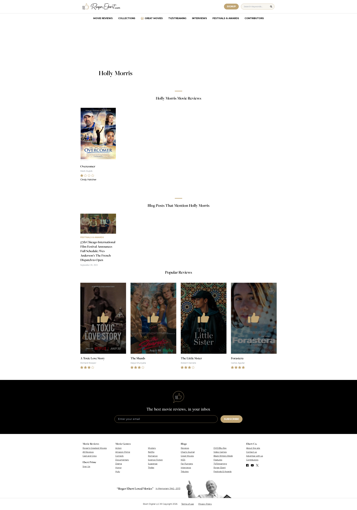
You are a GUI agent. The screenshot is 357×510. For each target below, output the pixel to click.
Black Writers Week (223, 456)
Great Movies (154, 18)
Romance (153, 456)
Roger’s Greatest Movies (95, 448)
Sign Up (86, 466)
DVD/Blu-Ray (220, 448)
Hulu (117, 471)
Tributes (185, 471)
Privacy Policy (205, 504)
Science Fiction (155, 460)
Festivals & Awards (226, 18)
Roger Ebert (220, 467)
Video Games (220, 452)
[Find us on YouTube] (252, 465)
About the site (253, 448)
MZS (183, 460)
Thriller (151, 467)
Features (218, 460)
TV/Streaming (177, 18)
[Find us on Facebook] (247, 465)
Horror (118, 467)
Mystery (152, 448)
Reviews (185, 448)
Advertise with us (254, 456)
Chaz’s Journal (188, 452)
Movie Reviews (103, 18)
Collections (126, 18)
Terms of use (187, 504)
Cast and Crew (90, 456)
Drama (118, 464)
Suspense (152, 464)
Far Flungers (187, 464)
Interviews (199, 18)
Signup (231, 6)
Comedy (119, 456)
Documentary (122, 460)
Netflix (151, 452)
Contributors (254, 18)
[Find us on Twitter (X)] (257, 465)
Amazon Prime (122, 452)
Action (118, 448)
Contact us (251, 452)
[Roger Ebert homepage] (101, 6)
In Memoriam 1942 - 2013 (168, 488)
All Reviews (88, 452)
